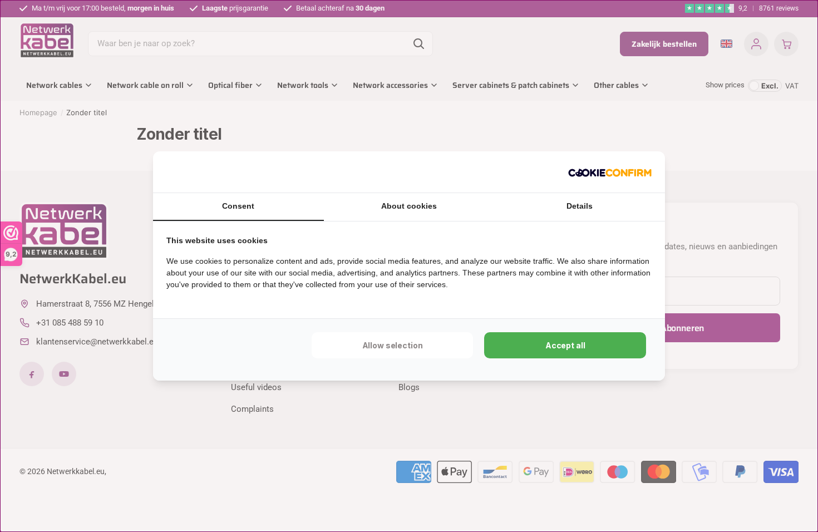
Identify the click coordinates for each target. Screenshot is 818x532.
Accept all (565, 345)
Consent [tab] (238, 205)
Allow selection (392, 345)
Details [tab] (579, 205)
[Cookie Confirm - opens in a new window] (610, 172)
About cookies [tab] (409, 205)
